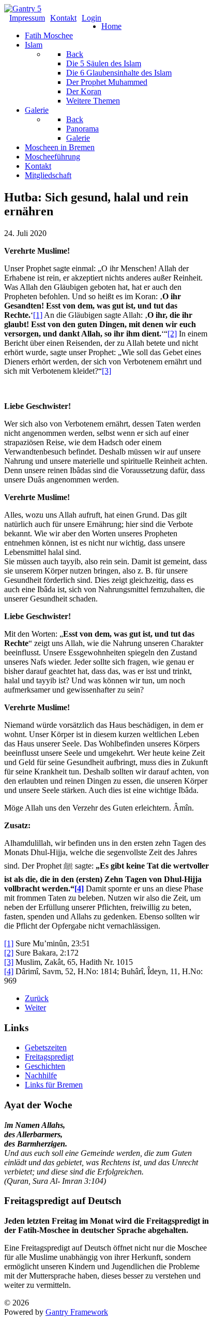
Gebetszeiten (46, 1047)
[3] (106, 370)
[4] (79, 888)
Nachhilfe (41, 1075)
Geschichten (45, 1066)
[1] (37, 315)
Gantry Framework (76, 1312)
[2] (172, 333)
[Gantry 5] (22, 8)
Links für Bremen (54, 1084)
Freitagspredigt (49, 1056)
